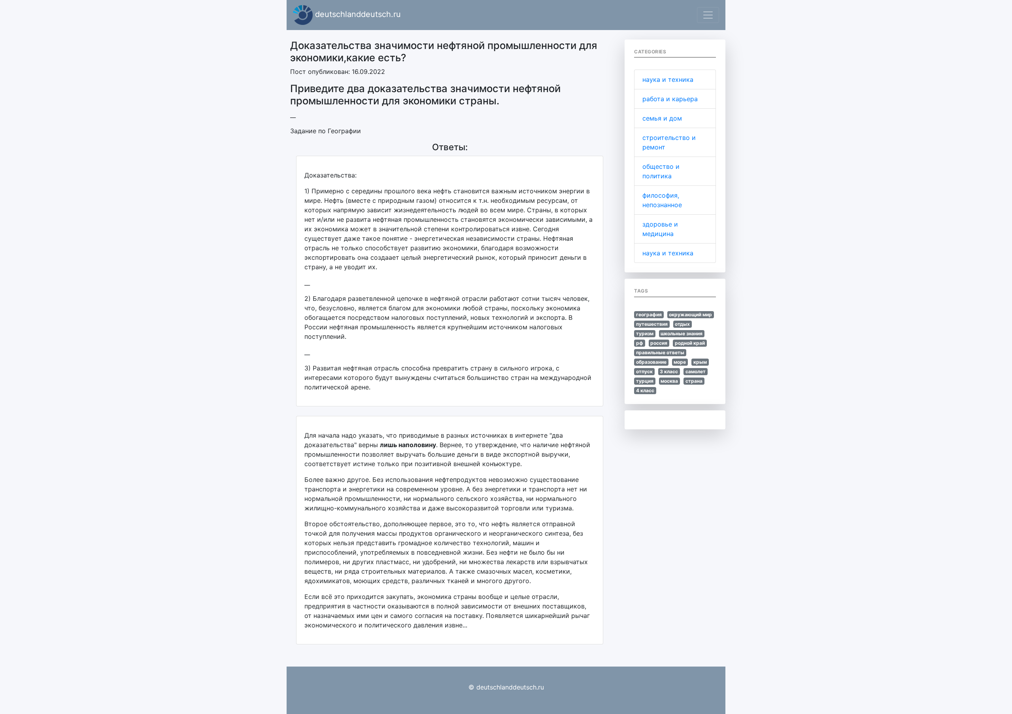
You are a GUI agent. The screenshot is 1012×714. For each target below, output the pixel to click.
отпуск (644, 371)
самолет (695, 371)
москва (669, 381)
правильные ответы (660, 352)
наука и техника (667, 79)
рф (639, 343)
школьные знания (681, 333)
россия (658, 343)
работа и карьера (670, 99)
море (680, 362)
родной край (690, 343)
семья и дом (662, 118)
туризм (644, 333)
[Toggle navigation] (708, 15)
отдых (682, 324)
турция (644, 381)
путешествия (652, 324)
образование (651, 362)
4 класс (645, 390)
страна (693, 381)
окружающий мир (690, 314)
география (649, 314)
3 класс (669, 371)
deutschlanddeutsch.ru (357, 14)
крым (700, 362)
